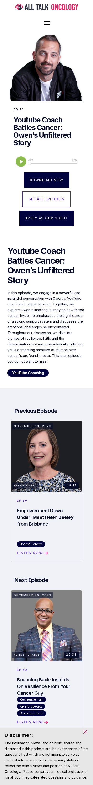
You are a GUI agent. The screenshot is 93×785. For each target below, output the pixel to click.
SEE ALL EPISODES (46, 199)
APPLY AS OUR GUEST (46, 218)
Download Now (46, 180)
